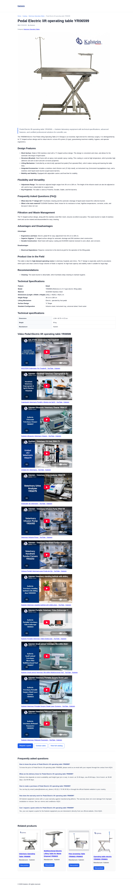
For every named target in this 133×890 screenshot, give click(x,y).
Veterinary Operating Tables (32, 29)
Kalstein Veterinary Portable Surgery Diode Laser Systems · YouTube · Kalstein (48, 706)
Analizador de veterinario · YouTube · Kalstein (36, 503)
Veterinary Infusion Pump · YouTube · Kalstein (36, 537)
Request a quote (25, 745)
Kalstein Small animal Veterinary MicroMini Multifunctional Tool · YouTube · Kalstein (49, 672)
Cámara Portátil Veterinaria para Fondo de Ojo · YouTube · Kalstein (43, 571)
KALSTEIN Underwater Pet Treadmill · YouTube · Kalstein (40, 368)
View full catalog (57, 746)
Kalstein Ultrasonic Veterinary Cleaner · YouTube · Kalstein (41, 436)
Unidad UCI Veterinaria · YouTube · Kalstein (36, 470)
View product (24, 865)
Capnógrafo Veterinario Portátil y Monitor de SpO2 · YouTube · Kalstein (45, 402)
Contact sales (41, 746)
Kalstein (21, 6)
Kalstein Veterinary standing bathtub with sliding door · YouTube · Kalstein (46, 605)
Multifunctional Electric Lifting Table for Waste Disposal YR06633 (53, 853)
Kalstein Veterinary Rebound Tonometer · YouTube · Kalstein (41, 740)
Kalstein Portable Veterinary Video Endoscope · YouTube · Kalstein (43, 639)
